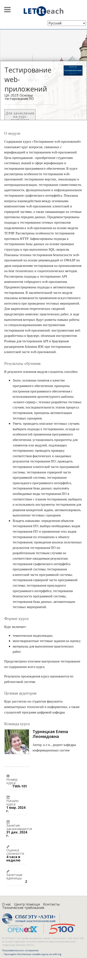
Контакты (51, 904)
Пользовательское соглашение (20, 950)
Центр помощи (27, 904)
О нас (6, 904)
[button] (7, 9)
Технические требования (23, 907)
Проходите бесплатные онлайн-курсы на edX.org (32, 954)
